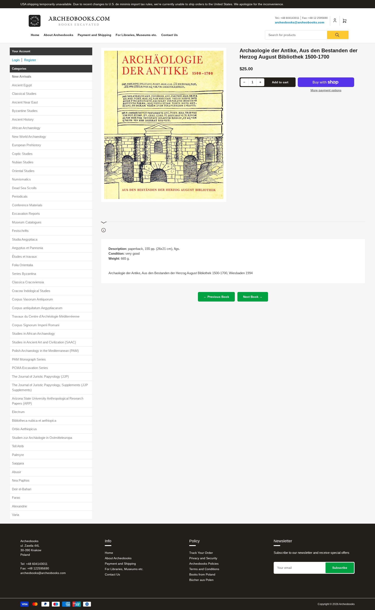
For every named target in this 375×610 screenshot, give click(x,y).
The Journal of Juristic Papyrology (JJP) (40, 376)
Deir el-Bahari (21, 489)
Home (35, 35)
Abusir (16, 472)
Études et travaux (24, 256)
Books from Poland (202, 574)
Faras (16, 497)
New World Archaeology (29, 136)
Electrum (18, 412)
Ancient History (23, 119)
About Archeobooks (58, 35)
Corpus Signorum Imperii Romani (35, 325)
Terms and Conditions (204, 569)
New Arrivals (21, 76)
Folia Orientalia (22, 265)
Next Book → (252, 296)
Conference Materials (27, 205)
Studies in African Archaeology (33, 333)
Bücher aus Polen (201, 580)
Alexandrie (19, 506)
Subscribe (339, 567)
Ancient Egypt (22, 85)
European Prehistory (26, 145)
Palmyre (18, 455)
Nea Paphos (21, 480)
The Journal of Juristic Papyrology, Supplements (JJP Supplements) (50, 387)
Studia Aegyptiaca (24, 239)
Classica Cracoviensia (28, 282)
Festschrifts (20, 231)
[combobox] (307, 35)
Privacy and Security (203, 558)
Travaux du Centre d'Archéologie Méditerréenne (45, 316)
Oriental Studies (23, 171)
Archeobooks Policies (204, 563)
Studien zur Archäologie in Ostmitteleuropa (42, 437)
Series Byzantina (24, 273)
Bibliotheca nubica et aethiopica (34, 420)
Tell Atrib (18, 446)
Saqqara (18, 463)
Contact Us (169, 35)
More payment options (326, 90)
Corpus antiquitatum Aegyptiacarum (37, 308)
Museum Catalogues (26, 222)
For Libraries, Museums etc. (136, 35)
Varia (15, 515)
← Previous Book (216, 296)
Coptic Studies (22, 154)
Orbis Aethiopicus (24, 429)
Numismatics (21, 179)
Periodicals (20, 196)
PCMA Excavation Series (30, 368)
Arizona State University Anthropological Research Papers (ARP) (47, 401)
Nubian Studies (22, 162)
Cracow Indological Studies (31, 291)
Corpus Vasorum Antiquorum (32, 299)
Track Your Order (201, 552)
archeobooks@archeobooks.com (299, 22)
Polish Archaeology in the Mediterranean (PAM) (45, 351)
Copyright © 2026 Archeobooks (336, 604)
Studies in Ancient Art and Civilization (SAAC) (44, 342)
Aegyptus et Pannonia (27, 248)
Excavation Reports (26, 213)
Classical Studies (24, 93)
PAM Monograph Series (29, 359)
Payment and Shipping (94, 35)
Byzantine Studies (25, 111)
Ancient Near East (25, 102)
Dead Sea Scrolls (24, 188)
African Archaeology (26, 128)
